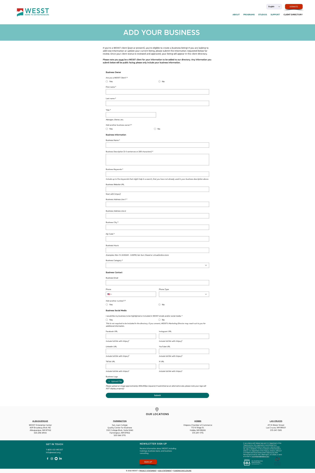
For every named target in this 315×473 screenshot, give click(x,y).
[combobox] (157, 265)
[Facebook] (47, 458)
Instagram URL (165, 331)
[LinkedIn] (60, 458)
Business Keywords (114, 169)
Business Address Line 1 (116, 199)
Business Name (113, 140)
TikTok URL (110, 361)
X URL (161, 361)
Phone (108, 289)
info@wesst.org (53, 452)
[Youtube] (56, 458)
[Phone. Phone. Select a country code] (109, 294)
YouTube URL (164, 346)
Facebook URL (112, 331)
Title (108, 110)
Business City (112, 222)
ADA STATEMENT (165, 471)
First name (111, 87)
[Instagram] (51, 458)
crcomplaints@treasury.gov (260, 456)
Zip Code (110, 234)
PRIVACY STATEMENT (147, 471)
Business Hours (112, 245)
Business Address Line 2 (116, 211)
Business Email (112, 278)
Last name (111, 98)
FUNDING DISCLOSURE (182, 471)
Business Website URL (115, 184)
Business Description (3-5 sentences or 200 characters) (129, 152)
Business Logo (112, 376)
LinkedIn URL (111, 346)
